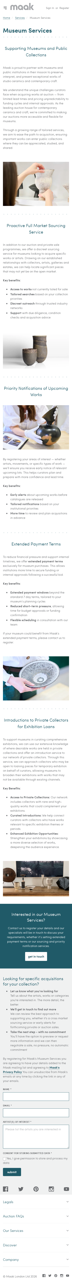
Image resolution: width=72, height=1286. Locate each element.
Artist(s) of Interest (17, 1121)
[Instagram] (51, 1189)
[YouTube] (66, 1189)
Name (7, 1089)
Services (20, 17)
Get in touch (36, 956)
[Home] (22, 8)
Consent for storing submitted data (27, 1153)
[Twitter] (20, 1189)
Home (6, 17)
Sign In (50, 8)
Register (64, 8)
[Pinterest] (36, 1189)
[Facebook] (5, 1189)
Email (7, 1105)
